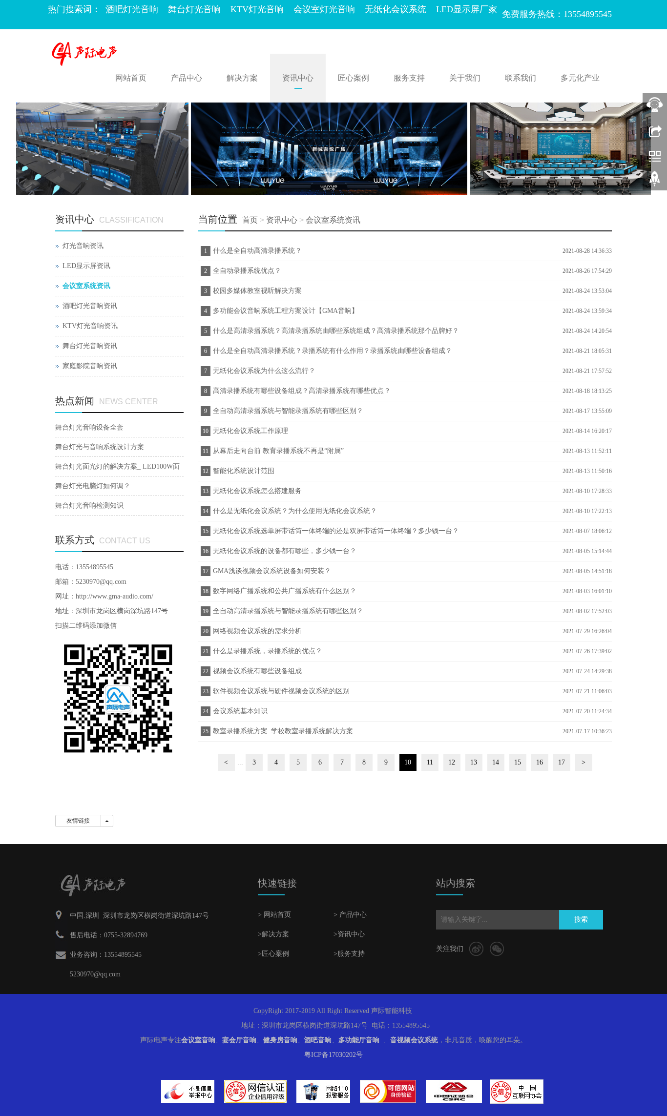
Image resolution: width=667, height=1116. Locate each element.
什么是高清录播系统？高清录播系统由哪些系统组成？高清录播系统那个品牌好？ (336, 330)
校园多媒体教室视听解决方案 (257, 290)
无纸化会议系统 (395, 9)
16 (539, 762)
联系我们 (520, 78)
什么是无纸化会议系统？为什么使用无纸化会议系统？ (295, 511)
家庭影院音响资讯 (90, 366)
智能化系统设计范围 (243, 471)
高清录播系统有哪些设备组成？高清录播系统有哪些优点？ (302, 390)
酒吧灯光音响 (131, 9)
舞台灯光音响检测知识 (89, 505)
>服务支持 (349, 953)
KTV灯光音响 (257, 9)
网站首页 (130, 78)
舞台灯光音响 (194, 9)
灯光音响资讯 (83, 245)
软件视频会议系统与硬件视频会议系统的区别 (281, 691)
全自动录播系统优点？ (247, 270)
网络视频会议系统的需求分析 (257, 631)
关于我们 (464, 78)
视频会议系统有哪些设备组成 (257, 671)
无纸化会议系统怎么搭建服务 (257, 491)
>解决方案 (273, 934)
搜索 (581, 919)
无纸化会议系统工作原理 (250, 430)
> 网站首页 (274, 914)
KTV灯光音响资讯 (90, 326)
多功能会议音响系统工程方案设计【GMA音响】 (285, 310)
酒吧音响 (318, 1040)
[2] (333, 149)
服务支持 (409, 78)
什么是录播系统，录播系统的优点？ (267, 651)
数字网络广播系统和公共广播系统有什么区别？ (284, 591)
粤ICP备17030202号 (333, 1054)
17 (561, 762)
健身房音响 (280, 1040)
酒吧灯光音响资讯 (90, 306)
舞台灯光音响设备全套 (89, 427)
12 (451, 762)
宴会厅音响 (239, 1040)
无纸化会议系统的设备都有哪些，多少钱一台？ (284, 551)
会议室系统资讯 (333, 220)
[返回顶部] (655, 182)
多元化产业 (580, 78)
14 (495, 762)
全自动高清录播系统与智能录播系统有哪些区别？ (288, 410)
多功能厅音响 (358, 1040)
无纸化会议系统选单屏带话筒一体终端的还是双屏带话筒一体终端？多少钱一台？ (336, 531)
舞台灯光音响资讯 (90, 346)
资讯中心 (297, 78)
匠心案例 (353, 78)
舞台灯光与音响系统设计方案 (99, 447)
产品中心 (186, 78)
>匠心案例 (273, 953)
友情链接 (78, 820)
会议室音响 (198, 1040)
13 (473, 762)
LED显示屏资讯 (86, 265)
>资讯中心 (349, 934)
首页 (250, 220)
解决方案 (242, 78)
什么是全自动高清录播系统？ (257, 250)
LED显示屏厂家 (466, 9)
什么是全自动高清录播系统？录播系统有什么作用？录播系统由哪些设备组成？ (332, 350)
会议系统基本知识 (240, 711)
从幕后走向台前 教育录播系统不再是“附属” (278, 451)
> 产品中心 (350, 914)
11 (430, 762)
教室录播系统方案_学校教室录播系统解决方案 (283, 731)
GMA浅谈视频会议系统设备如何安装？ (272, 571)
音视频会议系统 (414, 1040)
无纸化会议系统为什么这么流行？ (264, 370)
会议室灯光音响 (324, 9)
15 (517, 762)
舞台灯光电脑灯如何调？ (92, 486)
